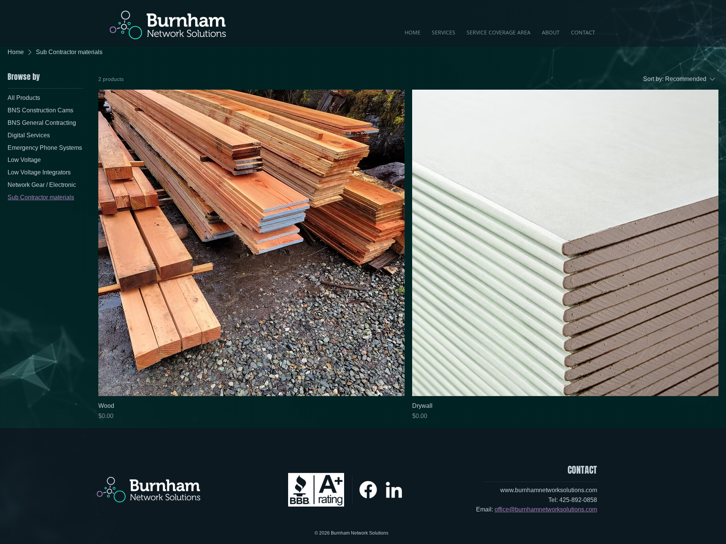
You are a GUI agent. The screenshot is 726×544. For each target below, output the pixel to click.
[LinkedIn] (393, 489)
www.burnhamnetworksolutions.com (548, 490)
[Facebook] (368, 489)
